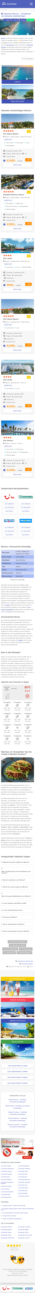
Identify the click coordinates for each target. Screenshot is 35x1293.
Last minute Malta (22, 1193)
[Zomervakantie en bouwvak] (17, 988)
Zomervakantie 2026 (17, 979)
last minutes (9, 504)
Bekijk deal (17, 165)
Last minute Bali (5, 1189)
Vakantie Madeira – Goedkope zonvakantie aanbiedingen (17, 1119)
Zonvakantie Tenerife (6, 1227)
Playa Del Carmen (17, 101)
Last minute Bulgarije (23, 1166)
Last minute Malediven (24, 1179)
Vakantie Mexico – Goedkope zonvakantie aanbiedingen (16, 15)
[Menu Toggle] (31, 4)
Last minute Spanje (6, 1166)
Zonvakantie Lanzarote (24, 1227)
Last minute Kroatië (6, 1197)
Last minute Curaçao (6, 1171)
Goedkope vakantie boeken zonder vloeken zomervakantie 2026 (17, 1209)
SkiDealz (16, 1269)
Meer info (8, 139)
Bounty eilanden (17, 1042)
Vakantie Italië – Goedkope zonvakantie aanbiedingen (17, 1107)
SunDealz (10, 1269)
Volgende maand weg (17, 1000)
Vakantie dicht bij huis (17, 1021)
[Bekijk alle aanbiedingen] (6, 1288)
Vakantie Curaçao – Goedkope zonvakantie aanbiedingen (17, 1113)
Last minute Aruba (5, 1194)
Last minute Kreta (22, 1190)
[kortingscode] (17, 1147)
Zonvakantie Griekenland (7, 1238)
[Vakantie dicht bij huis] (17, 1030)
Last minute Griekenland (7, 1168)
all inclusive (9, 507)
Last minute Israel (22, 1174)
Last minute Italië (22, 1177)
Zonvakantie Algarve (6, 1229)
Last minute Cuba (22, 1185)
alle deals (9, 511)
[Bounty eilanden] (17, 1051)
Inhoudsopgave (28, 58)
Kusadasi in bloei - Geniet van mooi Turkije (14, 1205)
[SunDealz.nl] (14, 1245)
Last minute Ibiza (5, 1177)
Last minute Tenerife (6, 1186)
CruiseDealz (29, 1269)
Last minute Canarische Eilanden (7, 1183)
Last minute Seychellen (24, 1182)
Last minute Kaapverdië (7, 1191)
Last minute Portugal (6, 1174)
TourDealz (22, 1269)
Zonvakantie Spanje (6, 1232)
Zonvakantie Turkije (6, 1235)
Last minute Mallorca (6, 1179)
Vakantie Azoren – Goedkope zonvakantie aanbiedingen (17, 1101)
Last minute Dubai (23, 1171)
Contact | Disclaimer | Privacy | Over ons (17, 1275)
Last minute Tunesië (23, 1196)
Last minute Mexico (23, 1188)
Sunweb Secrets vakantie (9, 1216)
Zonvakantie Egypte (23, 1229)
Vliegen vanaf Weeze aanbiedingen (12, 1218)
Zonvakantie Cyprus (23, 1232)
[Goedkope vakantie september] (17, 1009)
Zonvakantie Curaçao (23, 1238)
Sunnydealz (24, 1271)
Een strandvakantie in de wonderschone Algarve (15, 1213)
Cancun (17, 82)
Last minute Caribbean (24, 1168)
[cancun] (17, 72)
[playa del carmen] (17, 92)
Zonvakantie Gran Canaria (25, 1235)
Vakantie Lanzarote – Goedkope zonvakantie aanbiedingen (17, 1126)
